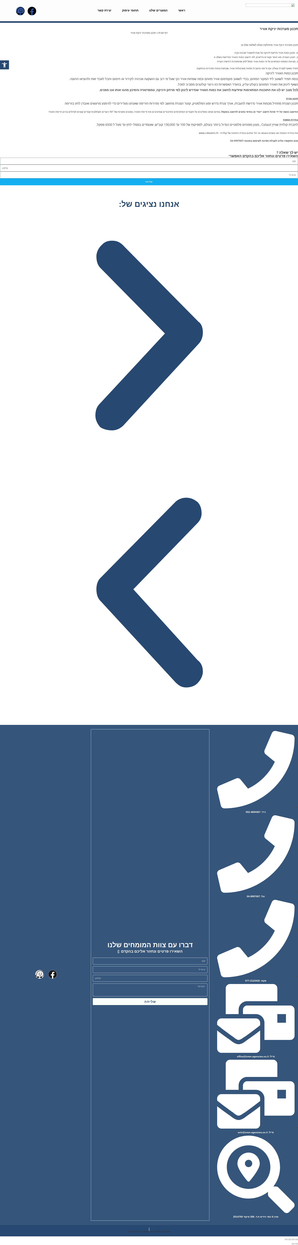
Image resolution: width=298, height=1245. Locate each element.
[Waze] (20, 11)
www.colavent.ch (208, 133)
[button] (149, 337)
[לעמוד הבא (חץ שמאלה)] (293, 1243)
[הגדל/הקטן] (286, 1239)
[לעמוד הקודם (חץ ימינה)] (296, 1243)
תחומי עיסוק (130, 10)
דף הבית (162, 32)
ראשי (181, 10)
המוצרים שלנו (158, 10)
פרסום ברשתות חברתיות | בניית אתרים (149, 1231)
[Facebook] (32, 11)
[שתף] (293, 1239)
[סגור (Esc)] (296, 1239)
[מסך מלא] (289, 1239)
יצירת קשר (104, 10)
